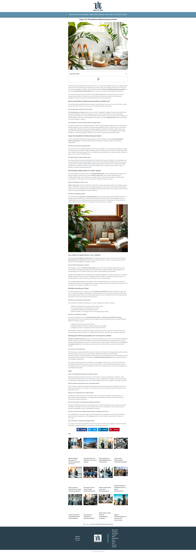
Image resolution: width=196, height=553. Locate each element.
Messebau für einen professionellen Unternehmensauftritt (89, 489)
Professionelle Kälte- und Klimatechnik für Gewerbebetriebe (74, 516)
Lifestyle (91, 14)
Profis (106, 14)
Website (77, 536)
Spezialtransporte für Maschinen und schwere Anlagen (90, 460)
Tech (115, 14)
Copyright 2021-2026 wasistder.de (98, 551)
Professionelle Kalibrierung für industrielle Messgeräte (120, 460)
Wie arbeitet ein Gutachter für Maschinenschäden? (89, 516)
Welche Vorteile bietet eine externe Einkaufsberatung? (105, 489)
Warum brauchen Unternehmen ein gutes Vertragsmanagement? (75, 489)
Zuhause (119, 14)
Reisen (111, 14)
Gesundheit (85, 14)
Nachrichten (101, 14)
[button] (125, 73)
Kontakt (124, 14)
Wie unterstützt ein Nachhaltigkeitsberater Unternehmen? (105, 460)
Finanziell (78, 14)
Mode (95, 14)
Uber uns (77, 538)
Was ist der (72, 14)
